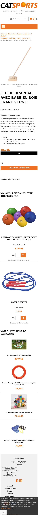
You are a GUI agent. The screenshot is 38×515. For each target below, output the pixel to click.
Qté (2, 163)
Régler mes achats (27, 11)
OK (3, 512)
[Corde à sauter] (19, 281)
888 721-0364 (10, 469)
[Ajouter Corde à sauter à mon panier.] (23, 318)
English (19, 13)
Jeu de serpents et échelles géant (19, 355)
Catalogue (4, 38)
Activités (12, 38)
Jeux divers (25, 38)
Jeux (18, 38)
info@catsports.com (10, 476)
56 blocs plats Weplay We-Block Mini (19, 412)
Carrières (10, 493)
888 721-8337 (10, 472)
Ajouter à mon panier (19, 168)
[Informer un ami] (19, 153)
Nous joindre (10, 496)
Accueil (10, 486)
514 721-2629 (13, 467)
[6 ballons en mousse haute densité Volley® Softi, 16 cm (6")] (19, 216)
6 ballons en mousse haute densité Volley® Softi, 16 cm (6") (19, 238)
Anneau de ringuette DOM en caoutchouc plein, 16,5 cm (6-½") (19, 384)
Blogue (10, 491)
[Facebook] (17, 480)
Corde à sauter (19, 302)
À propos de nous (9, 488)
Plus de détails (6, 508)
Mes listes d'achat (10, 11)
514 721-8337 (14, 470)
